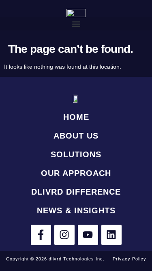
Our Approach (76, 173)
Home (76, 117)
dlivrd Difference (76, 191)
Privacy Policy (129, 258)
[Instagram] (64, 235)
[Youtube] (88, 235)
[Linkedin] (111, 235)
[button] (76, 23)
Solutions (76, 154)
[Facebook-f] (41, 235)
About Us (76, 135)
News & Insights (76, 210)
